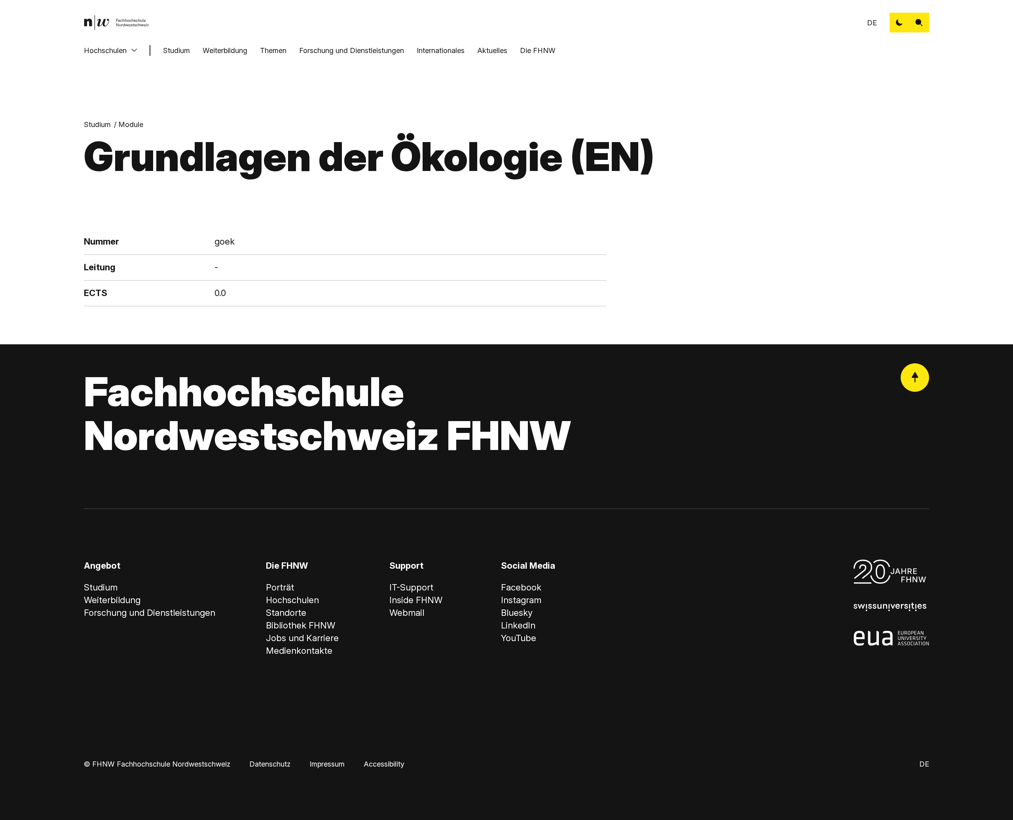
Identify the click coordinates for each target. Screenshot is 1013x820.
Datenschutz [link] (269, 764)
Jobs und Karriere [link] (302, 638)
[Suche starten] (919, 22)
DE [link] (872, 23)
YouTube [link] (518, 638)
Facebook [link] (521, 587)
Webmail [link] (406, 612)
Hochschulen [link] (292, 600)
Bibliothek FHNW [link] (300, 625)
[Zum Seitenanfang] (915, 377)
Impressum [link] (327, 764)
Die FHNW (538, 50)
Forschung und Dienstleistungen (351, 50)
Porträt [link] (280, 587)
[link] (116, 22)
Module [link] (130, 124)
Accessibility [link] (384, 764)
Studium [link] (97, 124)
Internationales (441, 50)
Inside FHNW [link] (415, 600)
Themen (273, 50)
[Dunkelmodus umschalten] (899, 22)
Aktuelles (492, 50)
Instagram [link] (521, 600)
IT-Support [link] (411, 587)
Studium (176, 50)
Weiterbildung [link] (112, 600)
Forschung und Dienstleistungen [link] (149, 612)
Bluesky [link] (517, 612)
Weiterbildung (225, 50)
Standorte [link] (286, 612)
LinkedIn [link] (518, 625)
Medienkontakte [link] (299, 650)
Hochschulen (105, 50)
